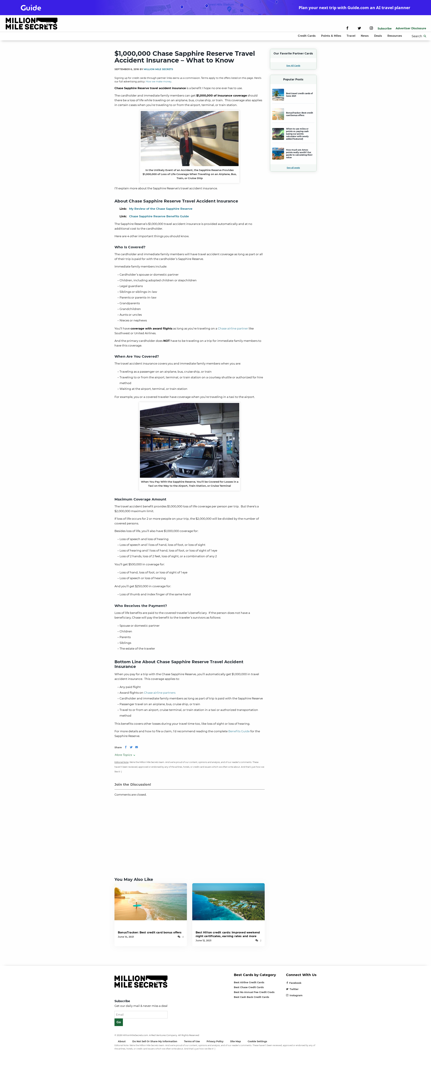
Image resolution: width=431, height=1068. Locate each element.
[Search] (425, 36)
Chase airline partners (159, 692)
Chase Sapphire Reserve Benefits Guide (159, 216)
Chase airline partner (233, 328)
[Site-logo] (31, 24)
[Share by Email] (136, 747)
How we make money (158, 81)
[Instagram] (371, 28)
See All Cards (293, 65)
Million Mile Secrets (158, 69)
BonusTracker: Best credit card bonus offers (150, 932)
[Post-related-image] (150, 901)
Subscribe (385, 28)
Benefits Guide (239, 731)
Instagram (296, 995)
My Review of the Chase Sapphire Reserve (160, 208)
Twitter (294, 989)
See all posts (293, 167)
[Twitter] (359, 28)
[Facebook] (347, 28)
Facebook (295, 982)
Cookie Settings (257, 1041)
